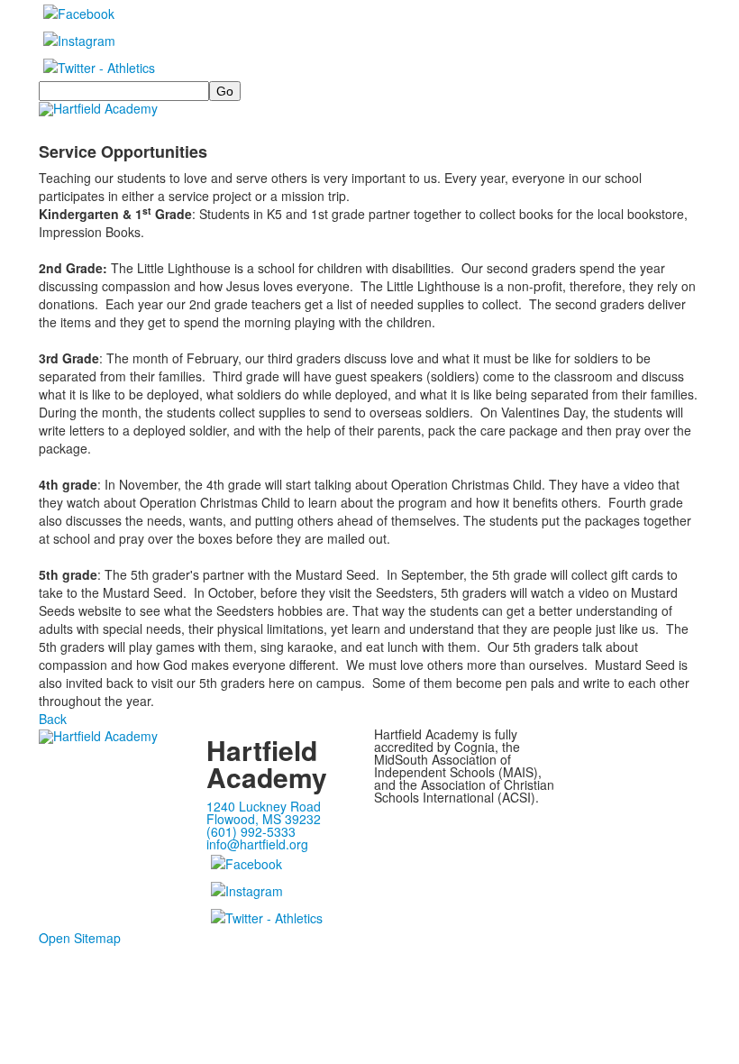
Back (53, 719)
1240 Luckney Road (263, 806)
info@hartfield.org (257, 844)
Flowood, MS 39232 (263, 819)
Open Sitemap (80, 938)
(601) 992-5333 (251, 831)
